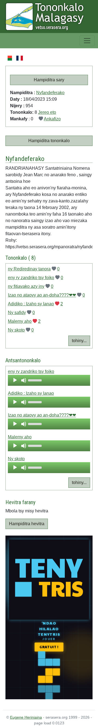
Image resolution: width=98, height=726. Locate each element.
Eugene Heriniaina (26, 717)
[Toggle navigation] (87, 40)
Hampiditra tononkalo (49, 140)
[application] (49, 380)
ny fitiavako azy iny (26, 286)
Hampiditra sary (49, 79)
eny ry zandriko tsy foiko (31, 277)
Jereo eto (47, 112)
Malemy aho (20, 321)
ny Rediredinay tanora (29, 269)
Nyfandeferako (50, 92)
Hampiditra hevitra (26, 523)
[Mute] (23, 380)
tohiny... (79, 340)
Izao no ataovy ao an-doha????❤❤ (42, 295)
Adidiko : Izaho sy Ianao (31, 303)
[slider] (35, 380)
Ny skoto (16, 330)
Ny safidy (17, 312)
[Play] (15, 380)
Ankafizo (52, 118)
